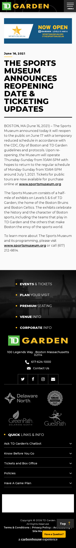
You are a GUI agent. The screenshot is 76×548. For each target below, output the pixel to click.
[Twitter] (23, 379)
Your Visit (35, 295)
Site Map (38, 531)
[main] (38, 141)
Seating (36, 306)
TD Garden (25, 6)
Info (30, 317)
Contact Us (41, 368)
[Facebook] (33, 379)
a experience (37, 539)
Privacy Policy (41, 527)
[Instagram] (43, 379)
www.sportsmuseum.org (40, 184)
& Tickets (36, 284)
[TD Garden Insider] (53, 379)
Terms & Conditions (16, 527)
